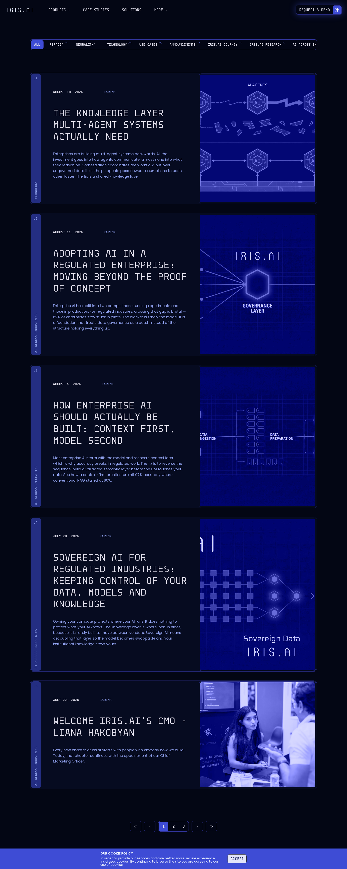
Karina (110, 92)
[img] (19, 10)
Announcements (185, 44)
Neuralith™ (88, 44)
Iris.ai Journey (225, 44)
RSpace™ (58, 44)
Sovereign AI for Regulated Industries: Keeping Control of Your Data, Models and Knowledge (120, 581)
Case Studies (96, 10)
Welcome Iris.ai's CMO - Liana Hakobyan (120, 726)
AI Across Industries (315, 44)
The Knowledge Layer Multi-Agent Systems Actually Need (108, 124)
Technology (119, 44)
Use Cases (150, 44)
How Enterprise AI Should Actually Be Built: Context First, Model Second (114, 422)
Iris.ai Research (267, 44)
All (37, 44)
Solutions (131, 10)
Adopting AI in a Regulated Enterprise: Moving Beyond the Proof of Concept (120, 271)
